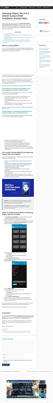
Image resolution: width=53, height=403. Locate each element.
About (33, 371)
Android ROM (8, 79)
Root (17, 7)
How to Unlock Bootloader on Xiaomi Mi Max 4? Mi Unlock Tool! (44, 66)
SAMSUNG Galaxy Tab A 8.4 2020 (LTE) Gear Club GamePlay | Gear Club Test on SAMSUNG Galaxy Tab (22, 381)
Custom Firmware (9, 80)
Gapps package (14, 291)
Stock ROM (39, 7)
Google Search (23, 218)
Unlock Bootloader (23, 7)
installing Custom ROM (25, 92)
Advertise (29, 371)
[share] (36, 381)
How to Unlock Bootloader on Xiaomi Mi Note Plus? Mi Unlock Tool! (45, 53)
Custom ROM (5, 48)
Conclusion (5, 42)
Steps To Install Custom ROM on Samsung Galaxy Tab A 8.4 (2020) (16, 41)
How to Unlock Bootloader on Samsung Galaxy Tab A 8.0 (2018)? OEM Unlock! (17, 332)
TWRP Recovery (32, 7)
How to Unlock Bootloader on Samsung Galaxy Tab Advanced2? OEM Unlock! (16, 331)
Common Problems (46, 7)
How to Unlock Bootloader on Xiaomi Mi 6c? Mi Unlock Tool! (45, 61)
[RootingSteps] (5, 7)
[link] (8, 382)
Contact (37, 371)
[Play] (43, 390)
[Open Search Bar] (51, 7)
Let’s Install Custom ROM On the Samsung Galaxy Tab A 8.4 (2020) (16, 40)
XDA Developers (23, 148)
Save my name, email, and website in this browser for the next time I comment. (17, 361)
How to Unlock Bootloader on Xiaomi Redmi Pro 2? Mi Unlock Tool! (44, 57)
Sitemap (50, 371)
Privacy (41, 371)
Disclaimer (46, 371)
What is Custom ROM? (7, 33)
